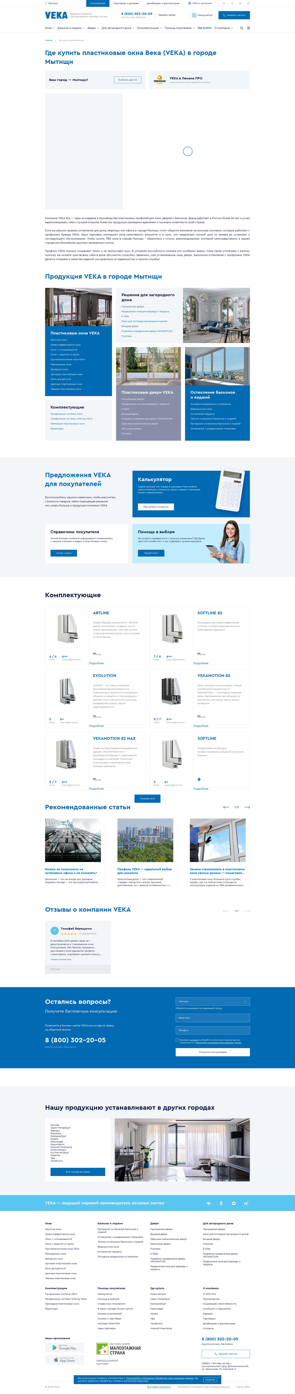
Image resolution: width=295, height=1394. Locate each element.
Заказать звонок (236, 15)
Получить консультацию (213, 1052)
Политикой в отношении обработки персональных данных (160, 1378)
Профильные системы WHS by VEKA (71, 419)
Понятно (210, 1379)
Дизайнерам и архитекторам (163, 3)
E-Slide (125, 316)
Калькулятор (205, 15)
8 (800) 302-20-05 (136, 14)
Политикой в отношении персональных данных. (219, 1043)
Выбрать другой (127, 80)
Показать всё (147, 798)
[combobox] (179, 1001)
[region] (84, 151)
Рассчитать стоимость (155, 507)
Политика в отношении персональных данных (203, 1387)
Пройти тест (151, 553)
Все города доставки (78, 1172)
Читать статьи (63, 553)
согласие (193, 1040)
